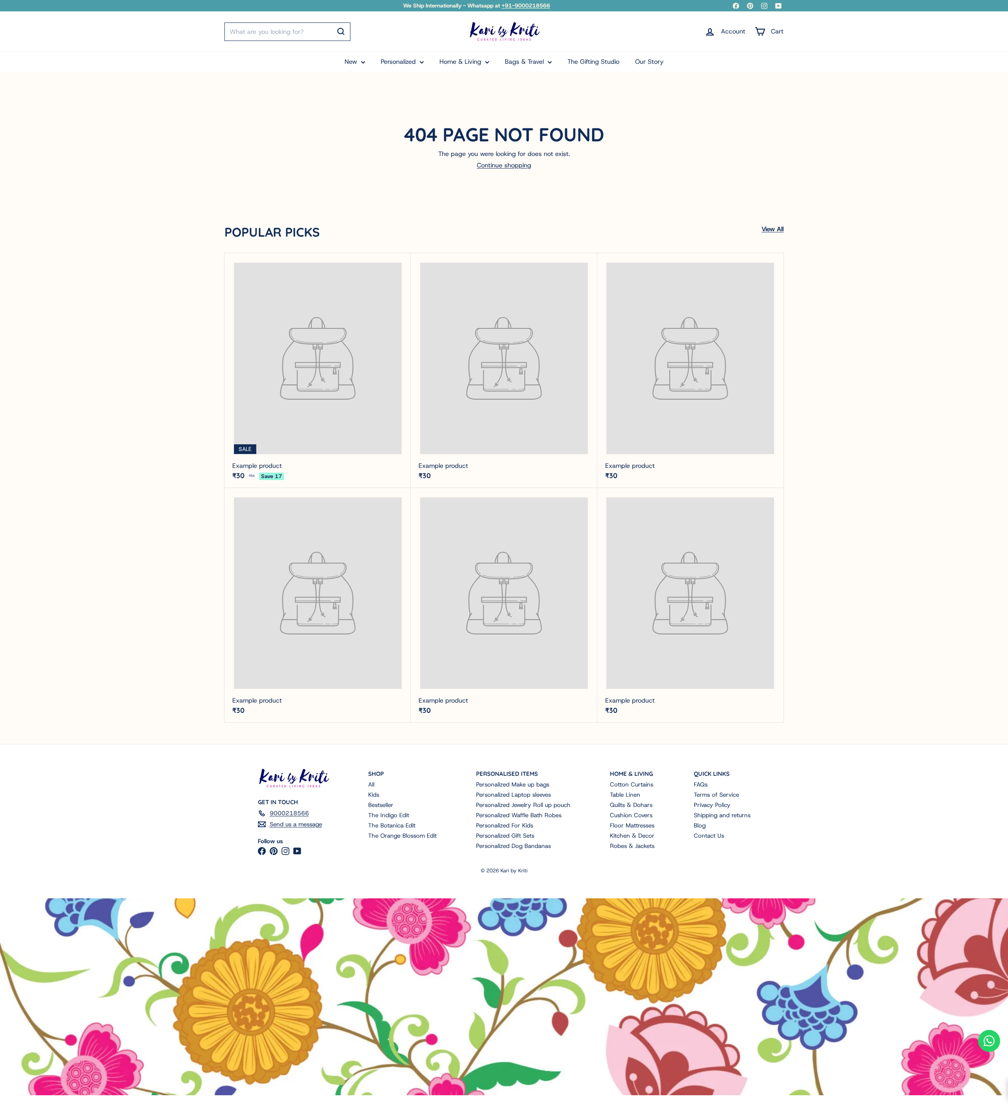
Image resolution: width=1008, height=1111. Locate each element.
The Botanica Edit (391, 825)
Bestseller (380, 805)
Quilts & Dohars (631, 805)
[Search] (341, 31)
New (352, 61)
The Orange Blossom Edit (402, 836)
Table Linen (625, 795)
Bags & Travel (525, 61)
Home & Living (461, 61)
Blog (700, 825)
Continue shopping (504, 165)
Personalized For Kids (504, 825)
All (371, 784)
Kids (373, 795)
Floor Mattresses (632, 825)
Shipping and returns (722, 815)
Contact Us (709, 836)
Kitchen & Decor (632, 836)
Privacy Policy (712, 805)
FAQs (701, 784)
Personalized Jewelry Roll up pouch (523, 805)
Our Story (649, 61)
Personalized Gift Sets (505, 836)
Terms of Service (716, 795)
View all (773, 229)
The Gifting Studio (593, 61)
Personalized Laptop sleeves (513, 795)
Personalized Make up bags (512, 784)
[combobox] (287, 31)
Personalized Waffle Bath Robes (518, 815)
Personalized (399, 61)
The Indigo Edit (388, 815)
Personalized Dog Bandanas (513, 846)
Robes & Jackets (632, 846)
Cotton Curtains (631, 784)
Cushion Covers (631, 815)
